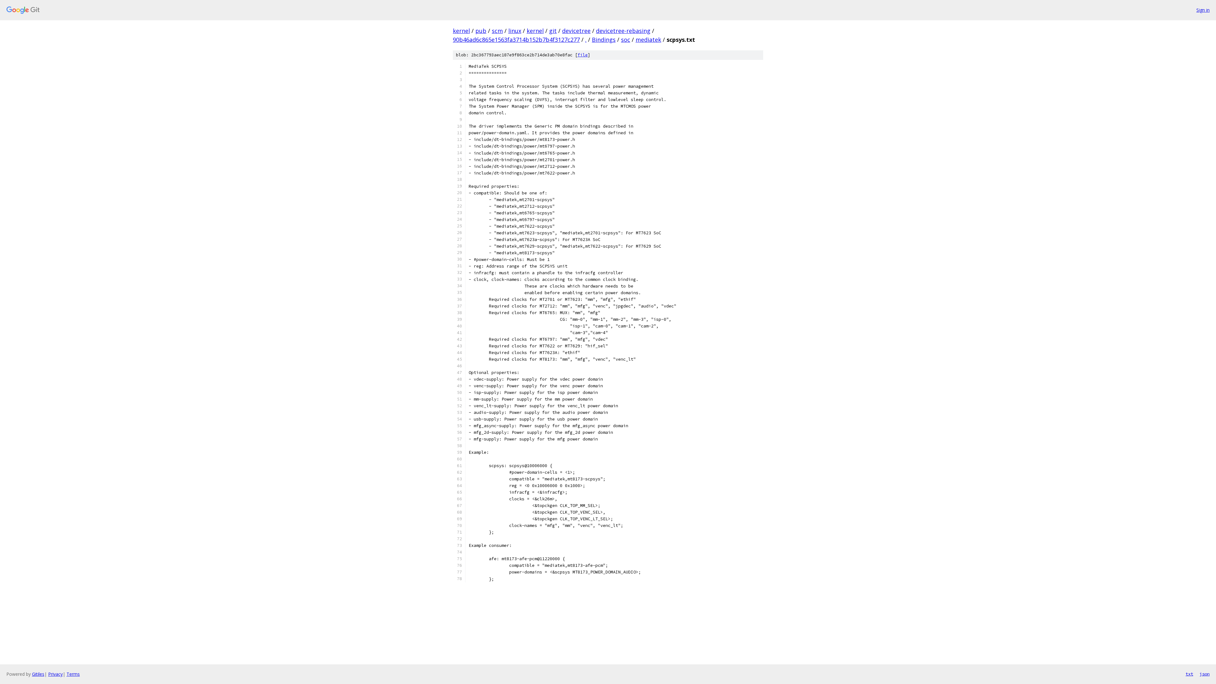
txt (1189, 674)
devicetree (576, 31)
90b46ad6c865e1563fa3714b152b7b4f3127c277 (516, 39)
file (583, 55)
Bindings (604, 39)
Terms (73, 674)
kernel (461, 31)
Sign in (1203, 10)
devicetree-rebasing (623, 31)
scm (497, 31)
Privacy (55, 674)
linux (514, 31)
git (553, 31)
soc (625, 39)
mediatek (648, 39)
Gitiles (38, 674)
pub (480, 31)
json (1205, 674)
